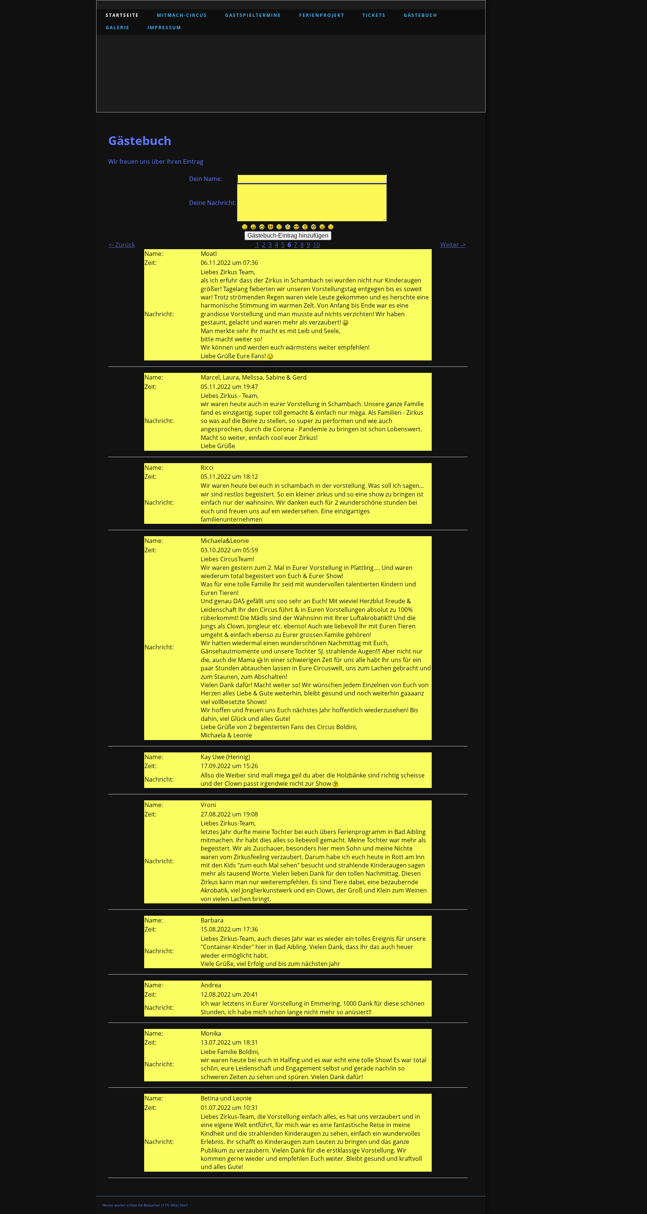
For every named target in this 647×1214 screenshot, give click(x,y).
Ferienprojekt (321, 15)
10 (316, 245)
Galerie (118, 27)
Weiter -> (453, 245)
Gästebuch (420, 15)
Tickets (374, 15)
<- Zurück (122, 245)
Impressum (164, 27)
